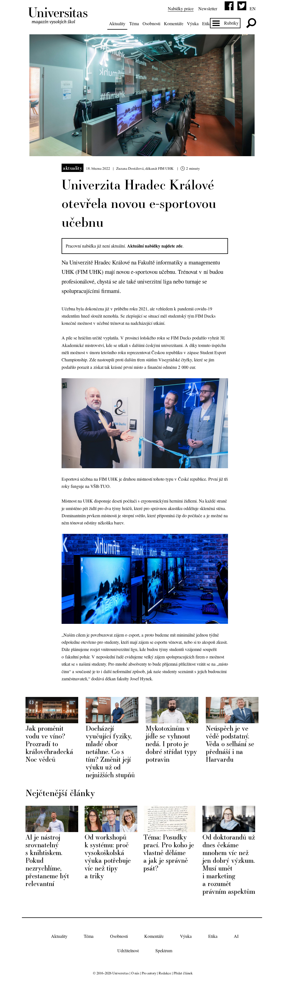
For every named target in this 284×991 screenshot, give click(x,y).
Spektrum (163, 951)
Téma (134, 23)
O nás (135, 973)
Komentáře (173, 23)
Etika (206, 23)
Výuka (193, 23)
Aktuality (117, 23)
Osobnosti (151, 23)
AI (236, 936)
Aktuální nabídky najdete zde (154, 246)
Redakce (165, 973)
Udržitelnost (128, 951)
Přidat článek (183, 973)
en (253, 8)
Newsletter (207, 8)
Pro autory (149, 973)
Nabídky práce (181, 8)
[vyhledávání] (251, 23)
